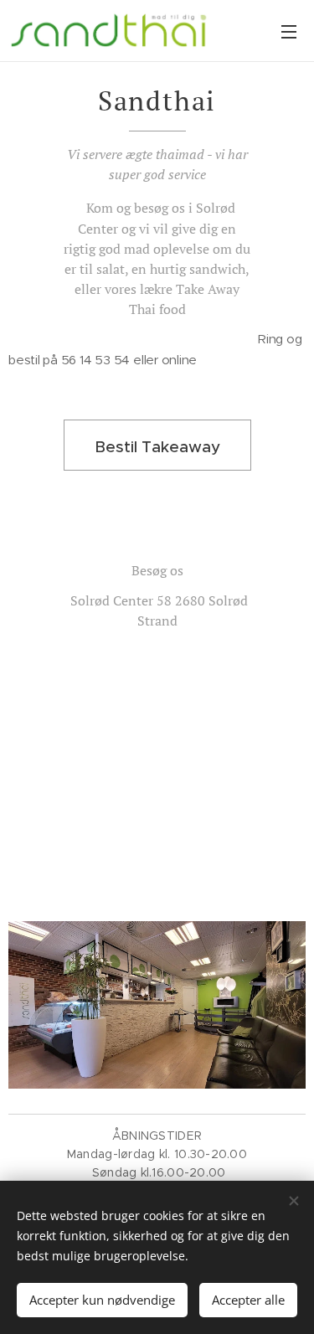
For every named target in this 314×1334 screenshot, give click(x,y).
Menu (289, 31)
